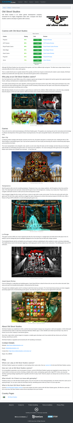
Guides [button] (36, 2)
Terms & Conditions (47, 405)
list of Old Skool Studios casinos (14, 387)
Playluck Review (47, 39)
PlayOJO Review (47, 56)
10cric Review (47, 60)
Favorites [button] (42, 2)
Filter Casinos (36, 33)
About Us (11, 405)
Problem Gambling (33, 405)
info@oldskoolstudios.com (12, 348)
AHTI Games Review (48, 43)
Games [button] (31, 2)
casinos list (48, 365)
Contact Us (21, 405)
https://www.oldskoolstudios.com (15, 345)
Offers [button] (25, 2)
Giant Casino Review (48, 53)
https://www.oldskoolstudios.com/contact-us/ (20, 351)
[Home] (9, 2)
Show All (36, 64)
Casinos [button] (20, 2)
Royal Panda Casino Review (50, 46)
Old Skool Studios (12, 397)
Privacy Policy (60, 405)
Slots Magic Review (48, 50)
